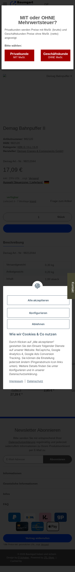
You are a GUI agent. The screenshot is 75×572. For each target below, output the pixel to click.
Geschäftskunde (55, 55)
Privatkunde (19, 55)
